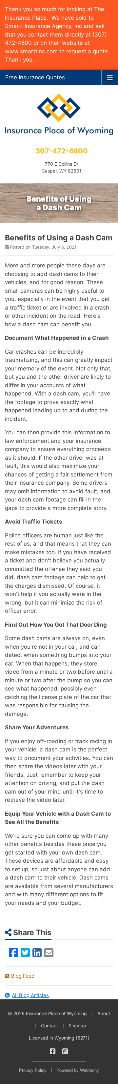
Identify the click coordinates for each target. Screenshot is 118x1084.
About (103, 1013)
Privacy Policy (33, 1070)
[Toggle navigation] (110, 77)
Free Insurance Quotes (35, 77)
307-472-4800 (61, 151)
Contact (49, 1025)
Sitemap (77, 1025)
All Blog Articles (30, 995)
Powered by (77, 1070)
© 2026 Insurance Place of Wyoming (47, 1013)
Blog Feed (22, 976)
